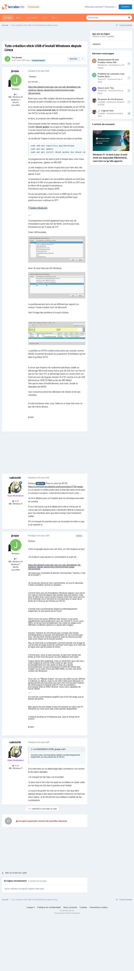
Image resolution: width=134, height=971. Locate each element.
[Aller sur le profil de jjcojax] (7, 59)
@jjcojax (40, 483)
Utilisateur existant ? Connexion (100, 7)
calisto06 (15, 477)
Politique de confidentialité (49, 907)
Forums (7, 18)
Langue (30, 907)
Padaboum (102, 91)
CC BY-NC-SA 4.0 (67, 911)
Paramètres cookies (99, 907)
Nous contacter (70, 907)
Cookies (83, 907)
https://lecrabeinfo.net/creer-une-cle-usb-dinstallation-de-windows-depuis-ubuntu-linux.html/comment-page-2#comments (54, 90)
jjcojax (19, 57)
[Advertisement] (44, 35)
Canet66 (101, 102)
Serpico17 (102, 79)
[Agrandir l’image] (38, 208)
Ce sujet (119, 18)
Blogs (18, 18)
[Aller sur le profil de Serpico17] (94, 75)
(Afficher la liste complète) (103, 36)
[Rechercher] (129, 17)
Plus (44, 18)
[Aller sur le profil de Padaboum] (94, 89)
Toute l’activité (31, 18)
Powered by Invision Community (67, 913)
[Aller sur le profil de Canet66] (94, 100)
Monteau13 (102, 65)
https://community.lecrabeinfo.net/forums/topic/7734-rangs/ (55, 486)
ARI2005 (96, 44)
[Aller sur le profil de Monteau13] (94, 61)
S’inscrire (125, 7)
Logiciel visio (107, 111)
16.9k (16, 501)
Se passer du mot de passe (110, 99)
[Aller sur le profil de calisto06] (15, 487)
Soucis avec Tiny (106, 88)
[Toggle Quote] (32, 749)
